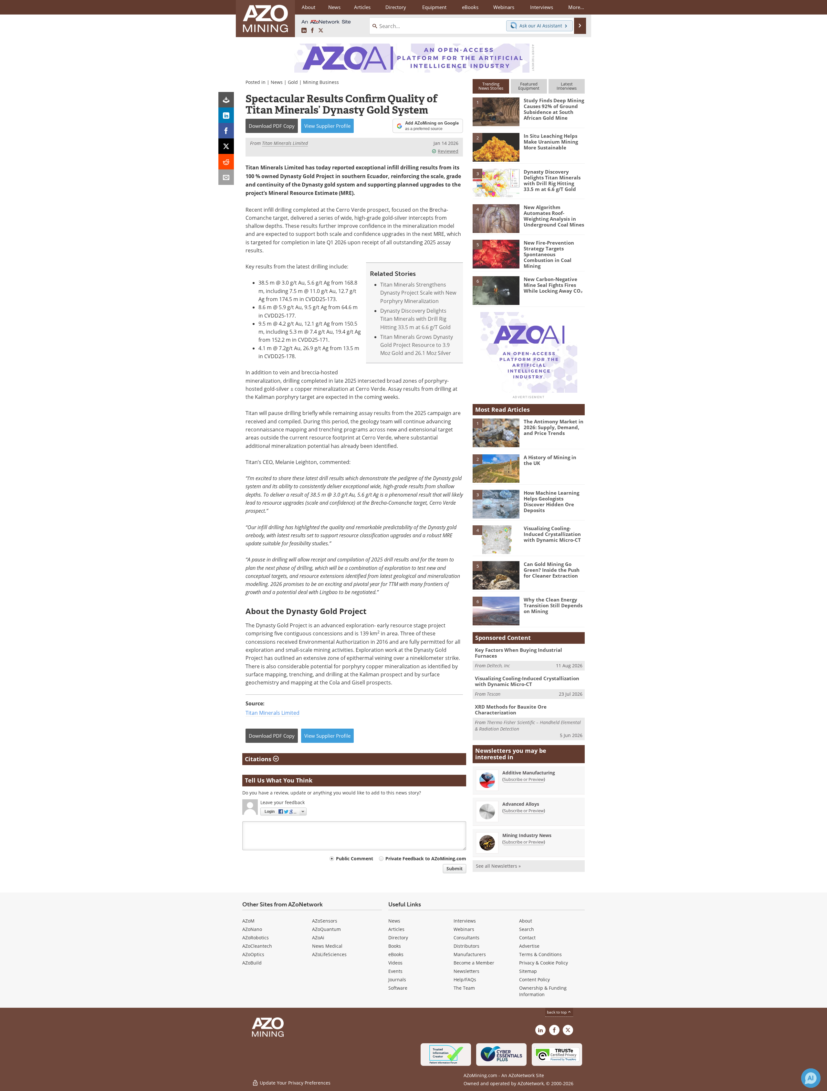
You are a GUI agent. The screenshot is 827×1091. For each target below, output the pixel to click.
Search (526, 929)
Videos (395, 963)
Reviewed (448, 151)
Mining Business (321, 82)
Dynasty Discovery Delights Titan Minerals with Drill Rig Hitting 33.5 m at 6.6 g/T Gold (415, 318)
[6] (496, 290)
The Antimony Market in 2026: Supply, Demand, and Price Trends (553, 427)
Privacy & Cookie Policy (543, 963)
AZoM (248, 921)
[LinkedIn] (226, 115)
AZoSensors (324, 921)
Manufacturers (470, 954)
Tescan (493, 694)
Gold (293, 82)
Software (397, 988)
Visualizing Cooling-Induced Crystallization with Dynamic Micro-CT (552, 534)
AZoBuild (252, 963)
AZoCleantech (257, 946)
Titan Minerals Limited (272, 712)
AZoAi (318, 937)
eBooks (395, 954)
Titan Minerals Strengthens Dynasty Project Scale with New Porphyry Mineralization (418, 292)
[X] (226, 146)
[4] (496, 218)
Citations (259, 759)
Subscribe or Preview (524, 779)
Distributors (466, 946)
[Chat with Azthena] (811, 1078)
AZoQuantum (326, 929)
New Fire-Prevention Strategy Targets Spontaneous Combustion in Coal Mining (549, 254)
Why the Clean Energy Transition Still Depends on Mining (553, 605)
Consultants (466, 937)
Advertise (529, 946)
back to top (557, 1012)
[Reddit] (226, 161)
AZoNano (252, 929)
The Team (464, 988)
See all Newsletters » (498, 866)
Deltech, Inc (498, 665)
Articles (396, 929)
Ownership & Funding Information (543, 991)
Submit (454, 868)
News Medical (327, 946)
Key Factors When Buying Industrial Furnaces (518, 653)
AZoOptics (253, 954)
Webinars (464, 929)
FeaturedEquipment (528, 86)
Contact (527, 937)
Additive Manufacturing (528, 773)
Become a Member (474, 963)
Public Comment (354, 858)
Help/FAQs (465, 979)
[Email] (226, 177)
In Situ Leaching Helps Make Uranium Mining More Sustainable (551, 142)
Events (395, 971)
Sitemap (528, 971)
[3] (496, 182)
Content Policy (534, 979)
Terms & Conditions (540, 954)
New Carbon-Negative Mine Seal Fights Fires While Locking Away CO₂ (553, 285)
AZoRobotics (255, 937)
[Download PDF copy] (226, 99)
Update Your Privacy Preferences (294, 1083)
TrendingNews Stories (490, 86)
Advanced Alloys (520, 804)
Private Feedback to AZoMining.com (425, 858)
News (277, 82)
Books (394, 946)
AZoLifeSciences (329, 954)
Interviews (465, 921)
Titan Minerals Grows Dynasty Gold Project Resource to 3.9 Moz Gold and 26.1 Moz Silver (416, 345)
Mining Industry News (526, 835)
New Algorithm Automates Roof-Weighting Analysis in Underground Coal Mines (554, 216)
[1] (496, 111)
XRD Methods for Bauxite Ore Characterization (511, 709)
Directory (395, 7)
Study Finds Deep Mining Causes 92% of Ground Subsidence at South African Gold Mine (554, 109)
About (525, 921)
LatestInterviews (567, 86)
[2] (496, 147)
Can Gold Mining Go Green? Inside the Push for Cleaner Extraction (552, 570)
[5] (496, 254)
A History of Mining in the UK (550, 460)
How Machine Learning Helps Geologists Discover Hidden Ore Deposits (551, 501)
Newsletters (466, 971)
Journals (397, 979)
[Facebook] (226, 130)
